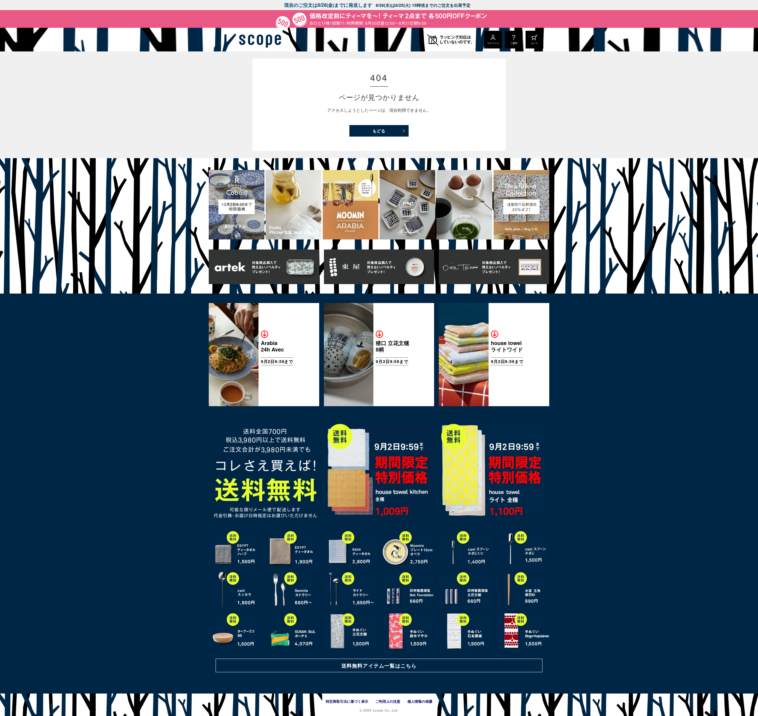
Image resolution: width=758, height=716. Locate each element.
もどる (379, 131)
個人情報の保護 (419, 701)
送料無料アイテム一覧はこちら (379, 665)
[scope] (258, 39)
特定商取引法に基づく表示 (347, 701)
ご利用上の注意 (387, 701)
